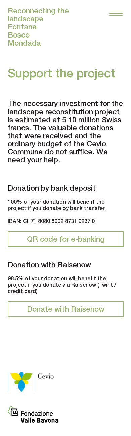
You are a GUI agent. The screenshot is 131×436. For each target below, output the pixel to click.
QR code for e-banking (65, 239)
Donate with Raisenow (65, 309)
